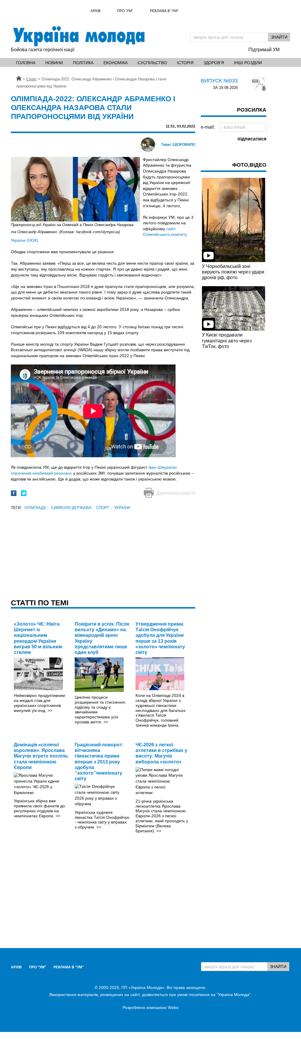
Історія (185, 62)
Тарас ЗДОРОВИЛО (178, 144)
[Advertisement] (103, 552)
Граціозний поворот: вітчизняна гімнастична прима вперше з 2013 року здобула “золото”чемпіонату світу (99, 761)
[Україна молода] (78, 36)
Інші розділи (248, 62)
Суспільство (152, 62)
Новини (54, 62)
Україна (122, 508)
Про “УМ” (125, 11)
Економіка (115, 62)
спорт (103, 508)
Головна (25, 62)
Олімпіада (36, 508)
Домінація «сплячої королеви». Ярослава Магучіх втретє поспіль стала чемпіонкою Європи (41, 756)
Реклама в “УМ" (164, 11)
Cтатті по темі (39, 603)
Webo (173, 1007)
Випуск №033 (219, 81)
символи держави (72, 508)
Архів (96, 11)
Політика (83, 62)
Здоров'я (213, 62)
